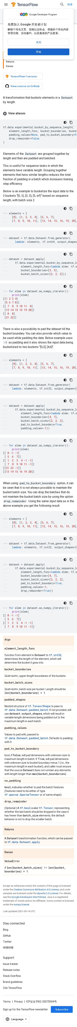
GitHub (7, 935)
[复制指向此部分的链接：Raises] (16, 852)
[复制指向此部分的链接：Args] (14, 639)
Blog (5, 929)
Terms (7, 1001)
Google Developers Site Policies (28, 897)
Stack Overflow (12, 975)
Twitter (7, 941)
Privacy (18, 1001)
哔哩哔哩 (8, 947)
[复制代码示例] (71, 122)
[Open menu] (6, 4)
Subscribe (61, 1009)
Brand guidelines (13, 981)
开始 (38, 52)
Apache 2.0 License (47, 893)
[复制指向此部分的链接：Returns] (17, 829)
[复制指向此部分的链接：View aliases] (29, 113)
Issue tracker (10, 963)
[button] (38, 113)
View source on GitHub (25, 86)
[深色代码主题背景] (65, 122)
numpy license (21, 904)
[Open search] (62, 4)
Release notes (11, 969)
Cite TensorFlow (12, 987)
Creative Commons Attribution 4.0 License (36, 889)
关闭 (38, 42)
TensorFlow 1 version (23, 76)
